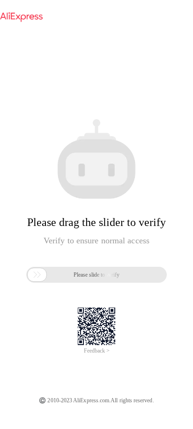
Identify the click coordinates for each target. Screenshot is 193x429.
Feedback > (97, 350)
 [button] (37, 275)
